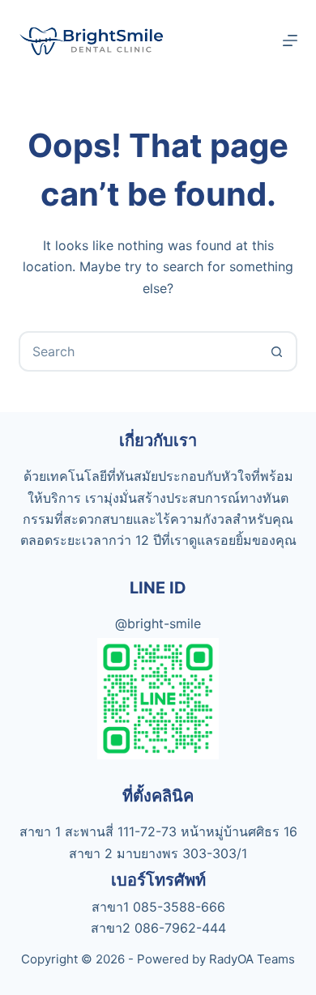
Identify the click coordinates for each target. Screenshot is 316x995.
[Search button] (277, 351)
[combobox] (139, 351)
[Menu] (290, 40)
